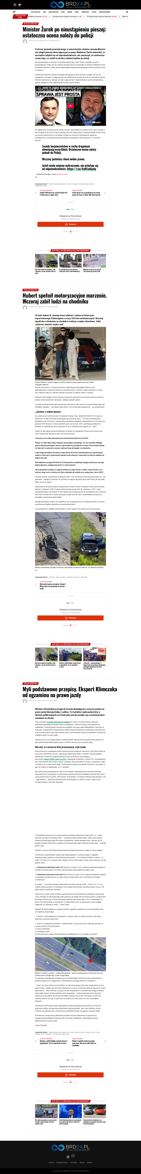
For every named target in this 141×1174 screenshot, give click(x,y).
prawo (75, 184)
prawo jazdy (40, 1034)
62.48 (62, 16)
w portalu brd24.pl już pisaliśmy (58, 722)
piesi (70, 184)
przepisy (49, 1034)
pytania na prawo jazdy (62, 1034)
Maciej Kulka (80, 1032)
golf (58, 577)
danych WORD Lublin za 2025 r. (55, 759)
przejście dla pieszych (87, 184)
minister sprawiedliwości (58, 184)
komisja (66, 1032)
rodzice (77, 577)
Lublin (72, 1032)
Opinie (63, 12)
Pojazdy (94, 12)
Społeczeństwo (35, 12)
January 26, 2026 (62, 174)
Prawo (77, 12)
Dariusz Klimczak (55, 1032)
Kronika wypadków (104, 12)
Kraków (70, 577)
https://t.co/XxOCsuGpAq (81, 169)
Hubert (63, 577)
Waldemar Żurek (41, 186)
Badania (69, 12)
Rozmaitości (85, 12)
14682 (113, 16)
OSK (98, 1032)
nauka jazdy (91, 1032)
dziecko (52, 577)
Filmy (44, 12)
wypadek (84, 577)
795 (88, 16)
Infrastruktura (53, 12)
